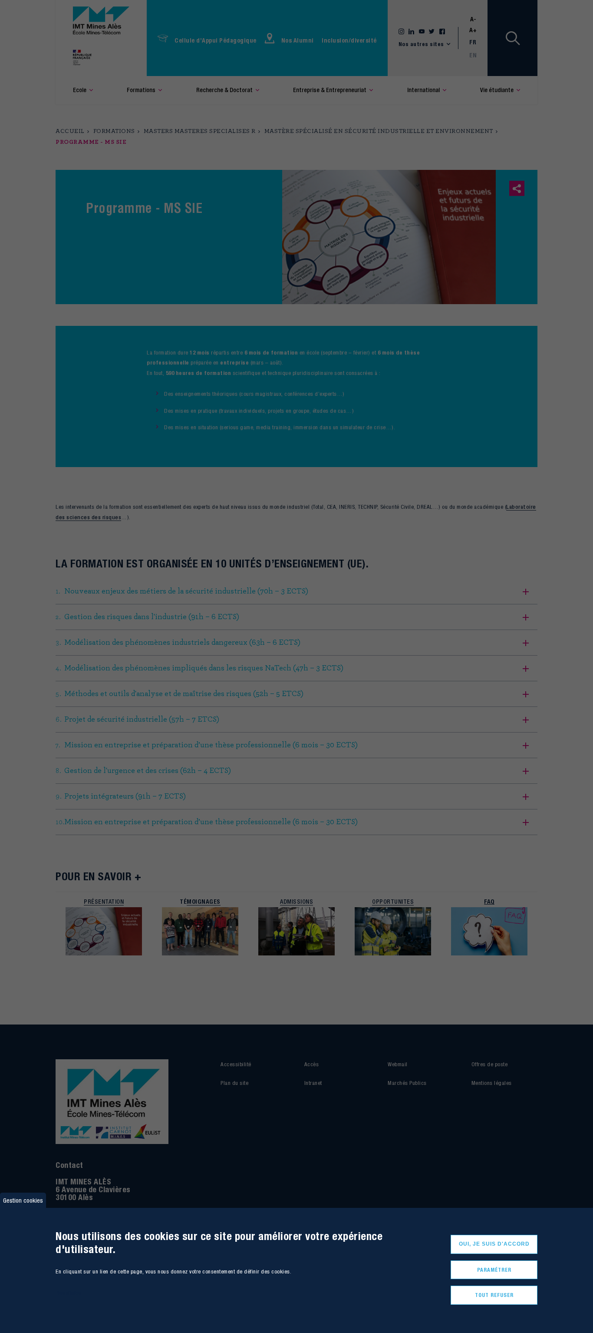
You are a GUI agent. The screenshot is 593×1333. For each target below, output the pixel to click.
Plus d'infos (68, 1293)
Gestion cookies (23, 1200)
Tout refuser (494, 1295)
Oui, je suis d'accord (494, 1244)
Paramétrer (494, 1270)
